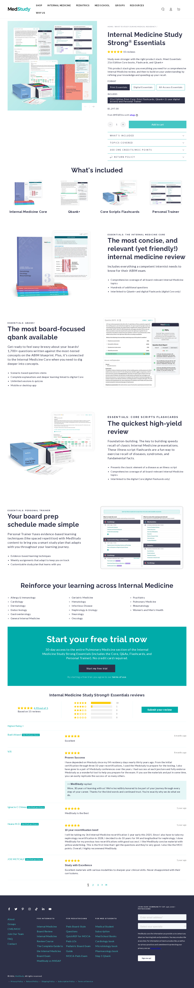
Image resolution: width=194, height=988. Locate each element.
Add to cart (158, 124)
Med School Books (106, 936)
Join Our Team (16, 933)
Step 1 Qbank (103, 955)
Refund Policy (32, 981)
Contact (12, 943)
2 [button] (93, 884)
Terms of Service (85, 981)
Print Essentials (118, 87)
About (11, 919)
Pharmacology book (106, 951)
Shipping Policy (48, 981)
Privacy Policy (17, 981)
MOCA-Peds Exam (76, 955)
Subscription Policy (66, 981)
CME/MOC (14, 928)
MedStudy (19, 976)
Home (110, 26)
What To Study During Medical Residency (135, 26)
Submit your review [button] (159, 709)
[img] (72, 736)
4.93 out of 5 (41, 708)
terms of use (119, 676)
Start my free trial (97, 668)
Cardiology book (104, 941)
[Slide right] (93, 107)
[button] (163, 9)
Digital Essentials (143, 87)
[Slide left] (85, 107)
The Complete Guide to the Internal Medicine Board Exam (50, 951)
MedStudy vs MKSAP (49, 960)
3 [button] (98, 884)
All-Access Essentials (170, 87)
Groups (12, 924)
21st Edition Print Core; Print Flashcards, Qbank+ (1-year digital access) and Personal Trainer (145, 100)
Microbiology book (106, 946)
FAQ (10, 938)
